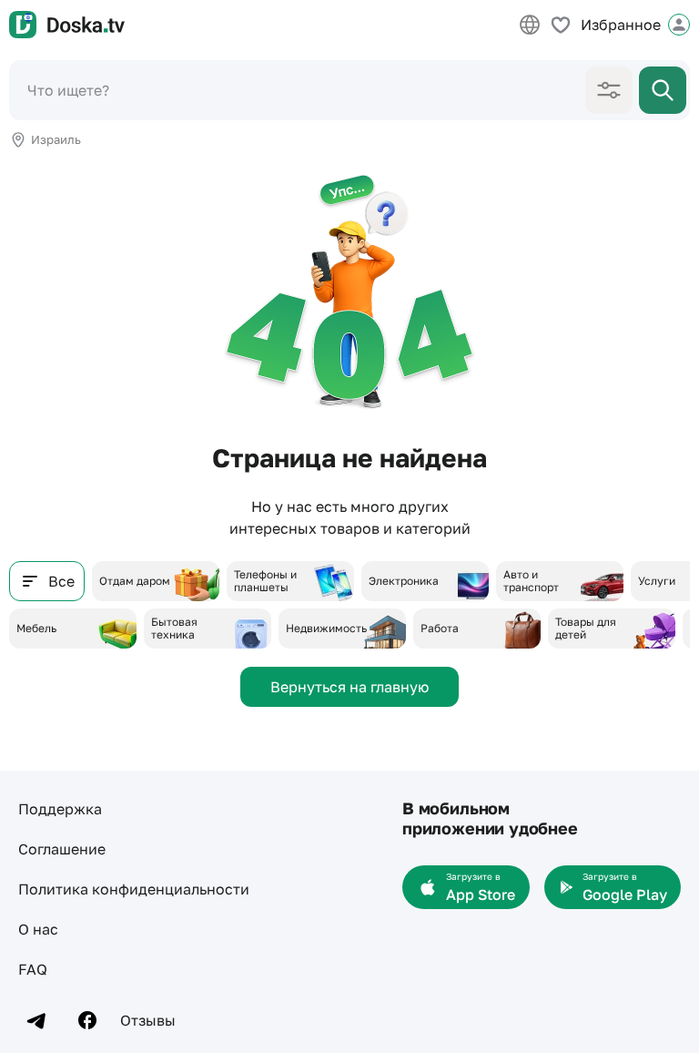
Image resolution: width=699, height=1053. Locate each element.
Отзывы (148, 1020)
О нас (38, 929)
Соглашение (62, 849)
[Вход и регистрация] (679, 24)
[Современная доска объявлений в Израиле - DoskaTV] (67, 24)
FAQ (32, 969)
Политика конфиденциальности (133, 889)
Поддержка (60, 809)
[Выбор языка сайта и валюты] (530, 25)
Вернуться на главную (349, 687)
